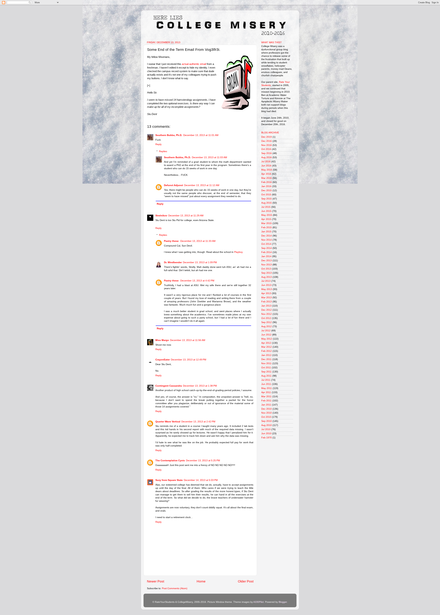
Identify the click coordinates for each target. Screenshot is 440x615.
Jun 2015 (266, 211)
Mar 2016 (266, 178)
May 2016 (266, 170)
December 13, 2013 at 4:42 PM (197, 280)
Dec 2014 (266, 235)
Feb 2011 (266, 400)
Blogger (283, 602)
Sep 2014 (266, 248)
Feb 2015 (266, 227)
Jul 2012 (266, 330)
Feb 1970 (266, 437)
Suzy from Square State (169, 480)
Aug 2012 (266, 326)
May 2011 (266, 388)
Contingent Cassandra (168, 386)
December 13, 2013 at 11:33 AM (198, 241)
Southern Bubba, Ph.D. (168, 135)
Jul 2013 (266, 281)
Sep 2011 (266, 371)
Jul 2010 (266, 429)
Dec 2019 (266, 137)
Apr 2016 (266, 174)
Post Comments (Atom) (174, 588)
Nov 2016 (266, 145)
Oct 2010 (266, 417)
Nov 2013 (266, 264)
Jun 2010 (266, 433)
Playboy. (238, 252)
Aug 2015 (266, 203)
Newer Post (155, 581)
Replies (163, 151)
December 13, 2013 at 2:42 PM (198, 421)
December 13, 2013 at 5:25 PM (203, 460)
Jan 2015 (266, 231)
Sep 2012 (266, 322)
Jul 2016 (266, 161)
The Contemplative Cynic (170, 460)
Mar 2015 (266, 223)
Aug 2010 (266, 425)
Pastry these (171, 241)
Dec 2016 (266, 141)
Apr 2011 (266, 392)
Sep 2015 (266, 198)
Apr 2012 (266, 343)
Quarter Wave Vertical (167, 421)
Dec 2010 (266, 409)
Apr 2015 (266, 219)
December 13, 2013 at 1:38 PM (200, 386)
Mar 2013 (266, 297)
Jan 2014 (266, 256)
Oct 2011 (266, 367)
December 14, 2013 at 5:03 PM (201, 480)
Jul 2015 (266, 207)
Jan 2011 (266, 404)
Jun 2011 (266, 384)
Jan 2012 (266, 355)
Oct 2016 (266, 149)
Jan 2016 (266, 186)
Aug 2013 (266, 277)
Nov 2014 (266, 240)
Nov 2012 (266, 314)
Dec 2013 (266, 260)
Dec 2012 (266, 310)
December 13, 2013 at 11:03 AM (209, 157)
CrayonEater (162, 359)
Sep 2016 (266, 153)
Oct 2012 (266, 318)
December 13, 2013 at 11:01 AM (200, 135)
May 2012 (266, 339)
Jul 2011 (265, 380)
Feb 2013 (266, 301)
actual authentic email (194, 64)
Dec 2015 (266, 190)
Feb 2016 (266, 182)
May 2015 (266, 215)
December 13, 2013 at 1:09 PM (200, 262)
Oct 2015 (266, 194)
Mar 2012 (266, 347)
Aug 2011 (266, 376)
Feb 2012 (266, 351)
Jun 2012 (266, 334)
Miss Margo (162, 340)
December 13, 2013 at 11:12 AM (201, 185)
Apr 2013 (266, 293)
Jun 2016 (266, 165)
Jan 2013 (266, 305)
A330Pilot (258, 602)
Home (201, 581)
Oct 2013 (266, 268)
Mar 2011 (266, 396)
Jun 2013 (266, 285)
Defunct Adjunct (173, 185)
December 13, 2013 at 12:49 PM (188, 359)
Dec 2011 (266, 359)
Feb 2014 (266, 252)
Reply (158, 144)
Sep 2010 (266, 421)
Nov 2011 (266, 363)
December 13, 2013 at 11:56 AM (187, 340)
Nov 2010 (266, 413)
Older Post (246, 581)
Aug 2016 (266, 157)
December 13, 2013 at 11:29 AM (186, 215)
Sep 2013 (266, 273)
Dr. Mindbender (173, 262)
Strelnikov (161, 215)
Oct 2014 (266, 244)
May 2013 (266, 289)
